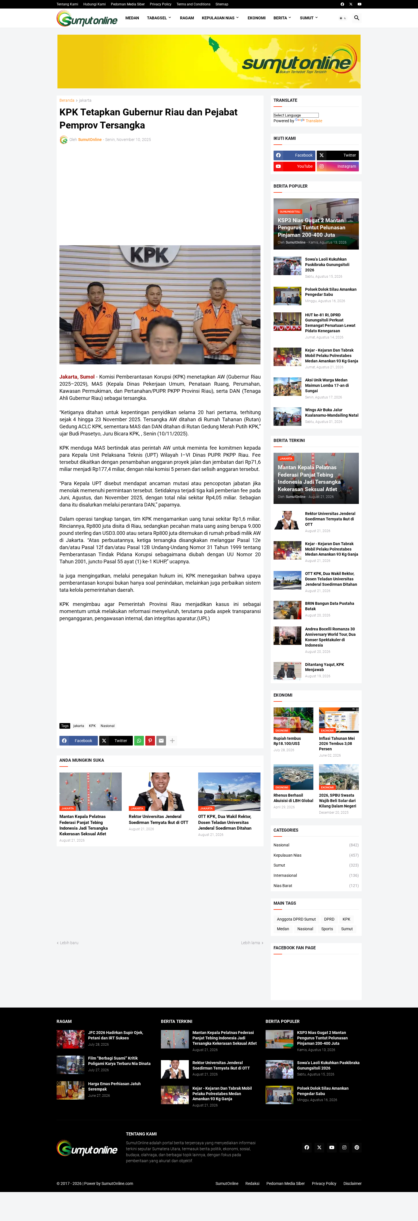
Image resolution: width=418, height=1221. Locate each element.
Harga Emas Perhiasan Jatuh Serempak (114, 1086)
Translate (314, 121)
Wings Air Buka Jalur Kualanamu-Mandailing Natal (332, 413)
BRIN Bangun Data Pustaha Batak (329, 606)
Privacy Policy (160, 4)
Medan (132, 18)
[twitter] (351, 4)
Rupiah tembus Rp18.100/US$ (287, 741)
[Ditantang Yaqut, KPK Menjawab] (287, 671)
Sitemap (222, 4)
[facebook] (342, 4)
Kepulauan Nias (218, 18)
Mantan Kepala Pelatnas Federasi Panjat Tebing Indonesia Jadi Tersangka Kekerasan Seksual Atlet (83, 825)
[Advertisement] (109, 193)
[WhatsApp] (139, 741)
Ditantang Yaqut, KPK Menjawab (324, 667)
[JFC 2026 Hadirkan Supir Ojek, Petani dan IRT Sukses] (70, 1039)
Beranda (67, 100)
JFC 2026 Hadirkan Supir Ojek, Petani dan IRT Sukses (115, 1035)
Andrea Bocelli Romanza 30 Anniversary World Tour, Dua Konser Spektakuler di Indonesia (330, 637)
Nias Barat (316, 885)
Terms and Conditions (193, 4)
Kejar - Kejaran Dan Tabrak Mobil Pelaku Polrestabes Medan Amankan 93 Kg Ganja (331, 355)
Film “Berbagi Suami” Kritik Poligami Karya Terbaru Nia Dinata (119, 1061)
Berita (280, 18)
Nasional (108, 726)
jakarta (85, 100)
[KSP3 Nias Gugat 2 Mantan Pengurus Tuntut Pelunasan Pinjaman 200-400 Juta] (279, 1039)
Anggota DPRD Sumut (296, 919)
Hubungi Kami (94, 4)
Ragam (187, 18)
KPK (92, 726)
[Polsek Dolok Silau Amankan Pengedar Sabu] (287, 296)
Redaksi (252, 1183)
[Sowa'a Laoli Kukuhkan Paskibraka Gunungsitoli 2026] (287, 266)
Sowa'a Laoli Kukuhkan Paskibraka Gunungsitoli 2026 (327, 264)
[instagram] (344, 1148)
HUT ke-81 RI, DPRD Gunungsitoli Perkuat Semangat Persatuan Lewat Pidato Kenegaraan (330, 323)
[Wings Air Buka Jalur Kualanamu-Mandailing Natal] (287, 416)
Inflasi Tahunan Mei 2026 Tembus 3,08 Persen (337, 743)
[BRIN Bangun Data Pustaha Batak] (287, 610)
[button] (343, 18)
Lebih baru (69, 942)
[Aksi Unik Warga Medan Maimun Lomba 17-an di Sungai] (287, 386)
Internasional (316, 875)
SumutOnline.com (117, 1183)
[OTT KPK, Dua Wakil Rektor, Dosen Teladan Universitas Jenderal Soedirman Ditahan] (287, 580)
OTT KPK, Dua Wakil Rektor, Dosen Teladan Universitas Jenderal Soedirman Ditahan (224, 822)
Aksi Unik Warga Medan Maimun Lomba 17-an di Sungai (327, 385)
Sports (327, 929)
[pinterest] (357, 1148)
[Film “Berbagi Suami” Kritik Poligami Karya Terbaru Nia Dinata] (70, 1065)
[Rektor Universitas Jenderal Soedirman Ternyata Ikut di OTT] (287, 520)
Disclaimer (352, 1183)
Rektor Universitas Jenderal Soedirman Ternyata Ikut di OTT (158, 819)
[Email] (161, 741)
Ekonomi (257, 18)
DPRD (329, 919)
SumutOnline (227, 1183)
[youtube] (360, 4)
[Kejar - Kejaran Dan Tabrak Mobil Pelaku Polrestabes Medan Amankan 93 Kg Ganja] (287, 357)
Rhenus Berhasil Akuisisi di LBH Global (293, 798)
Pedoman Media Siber (128, 4)
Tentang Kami (67, 4)
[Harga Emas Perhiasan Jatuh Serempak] (70, 1090)
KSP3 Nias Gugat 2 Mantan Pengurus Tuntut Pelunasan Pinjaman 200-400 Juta (322, 1038)
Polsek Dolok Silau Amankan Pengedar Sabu (331, 292)
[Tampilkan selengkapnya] (172, 741)
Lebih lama (250, 942)
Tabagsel (157, 18)
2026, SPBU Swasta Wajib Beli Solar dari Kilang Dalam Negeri (337, 800)
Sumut (307, 18)
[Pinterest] (150, 741)
